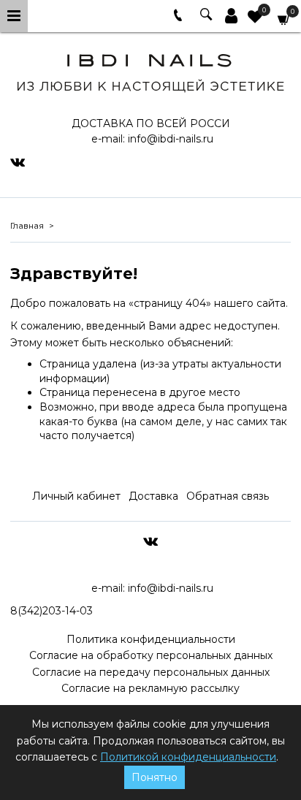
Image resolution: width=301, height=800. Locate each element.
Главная (27, 226)
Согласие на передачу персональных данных (151, 672)
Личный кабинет (76, 496)
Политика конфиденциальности (150, 639)
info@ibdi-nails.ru (170, 138)
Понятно (155, 777)
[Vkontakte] (17, 161)
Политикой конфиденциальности (188, 756)
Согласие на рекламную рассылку (150, 688)
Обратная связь (227, 496)
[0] (255, 18)
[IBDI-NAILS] (150, 70)
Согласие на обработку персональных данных (151, 655)
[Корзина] (284, 19)
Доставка (153, 496)
